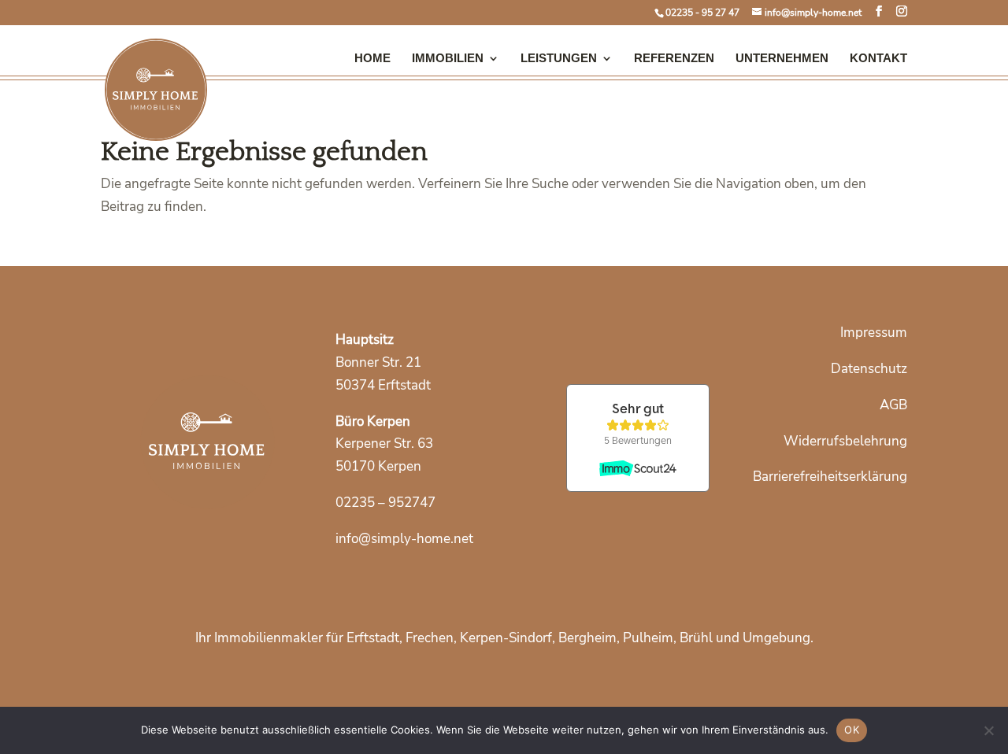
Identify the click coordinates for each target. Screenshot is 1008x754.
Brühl (696, 638)
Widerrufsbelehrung (845, 441)
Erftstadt (372, 638)
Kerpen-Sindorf (506, 638)
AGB (893, 405)
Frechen (430, 638)
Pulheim (648, 638)
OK (851, 729)
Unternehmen (782, 58)
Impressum (873, 332)
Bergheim (587, 638)
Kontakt (878, 58)
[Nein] (988, 730)
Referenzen (674, 58)
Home (372, 58)
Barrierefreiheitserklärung (830, 477)
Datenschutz (869, 369)
